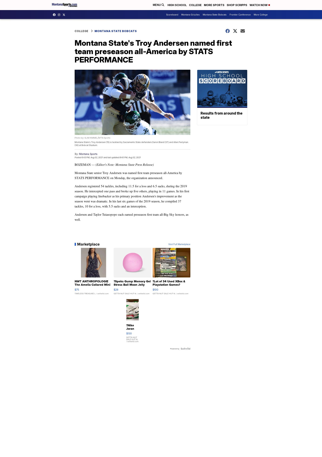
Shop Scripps (237, 5)
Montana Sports (88, 154)
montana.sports (60, 14)
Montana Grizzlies (190, 14)
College (195, 5)
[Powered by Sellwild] (185, 348)
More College (261, 14)
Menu (157, 5)
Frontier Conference (240, 14)
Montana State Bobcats (215, 14)
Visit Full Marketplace (179, 244)
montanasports (55, 14)
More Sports (214, 5)
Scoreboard (172, 14)
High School (177, 5)
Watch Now (259, 5)
